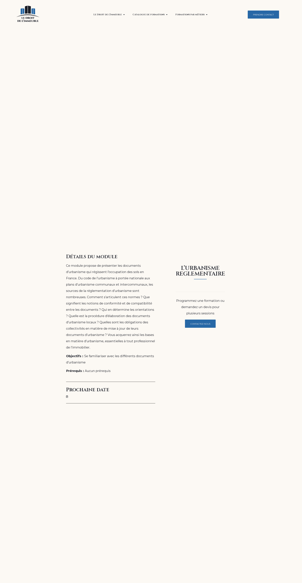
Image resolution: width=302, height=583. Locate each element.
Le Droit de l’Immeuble (107, 14)
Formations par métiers (189, 14)
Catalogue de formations (149, 14)
